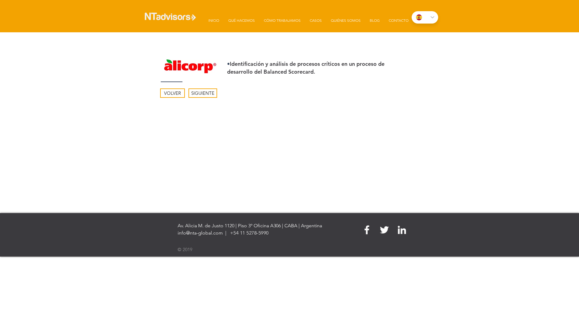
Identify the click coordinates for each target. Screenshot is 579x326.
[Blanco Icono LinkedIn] (402, 230)
